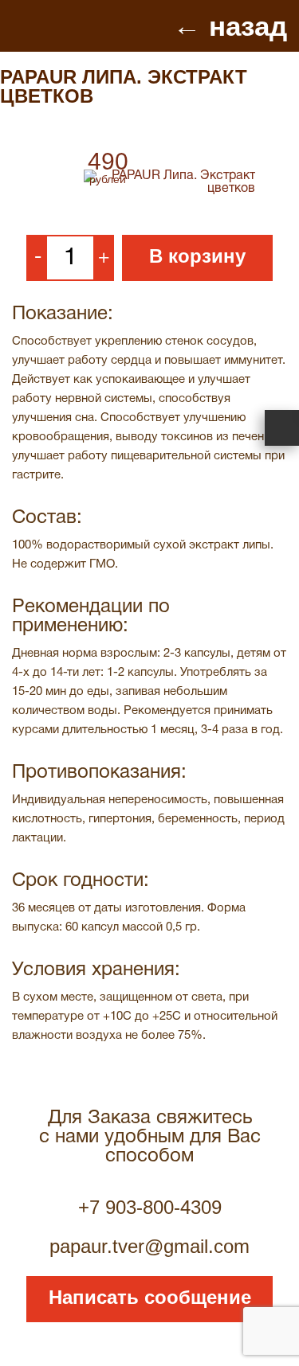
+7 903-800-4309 (150, 1207)
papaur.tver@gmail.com (149, 1246)
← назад (230, 25)
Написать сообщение (150, 1297)
